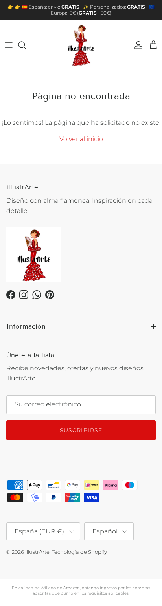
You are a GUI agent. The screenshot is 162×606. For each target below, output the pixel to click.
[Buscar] (26, 45)
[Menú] (8, 45)
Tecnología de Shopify (79, 552)
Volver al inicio (81, 139)
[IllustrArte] (81, 45)
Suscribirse (81, 430)
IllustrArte (37, 552)
